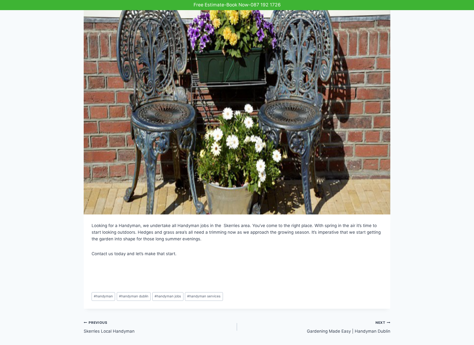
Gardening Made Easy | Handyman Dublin (348, 327)
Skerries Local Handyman (109, 327)
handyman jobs (168, 296)
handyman (103, 296)
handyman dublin (133, 296)
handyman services (203, 296)
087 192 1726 (266, 5)
